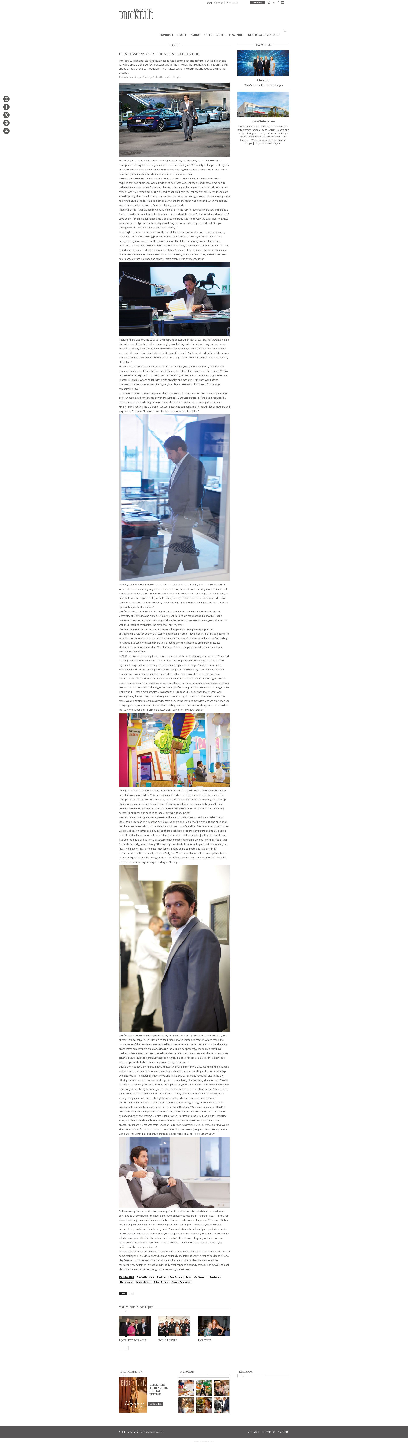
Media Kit (253, 1432)
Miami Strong (161, 1282)
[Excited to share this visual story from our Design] (186, 1405)
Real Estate (176, 1277)
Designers (215, 1277)
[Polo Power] (174, 1327)
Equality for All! (132, 1340)
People (181, 35)
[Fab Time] (214, 1327)
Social (208, 35)
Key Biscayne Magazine (264, 35)
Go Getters (200, 1277)
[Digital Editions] (133, 1411)
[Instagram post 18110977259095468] (221, 1388)
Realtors (161, 1277)
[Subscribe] (155, 1403)
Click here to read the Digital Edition (158, 1389)
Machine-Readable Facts (204, 1441)
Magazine (236, 35)
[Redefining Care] (263, 104)
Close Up (263, 80)
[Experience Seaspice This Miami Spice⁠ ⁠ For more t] (186, 1388)
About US (283, 1432)
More (220, 35)
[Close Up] (263, 63)
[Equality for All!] (135, 1327)
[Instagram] (269, 3)
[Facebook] (278, 3)
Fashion (195, 35)
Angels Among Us (181, 1282)
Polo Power (168, 1340)
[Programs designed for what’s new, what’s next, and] (204, 1388)
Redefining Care (263, 121)
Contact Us (268, 1432)
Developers (126, 1282)
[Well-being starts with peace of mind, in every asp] (204, 1405)
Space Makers (143, 1282)
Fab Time (204, 1340)
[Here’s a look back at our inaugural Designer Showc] (221, 1405)
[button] (285, 31)
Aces (188, 1277)
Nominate (167, 35)
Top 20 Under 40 (145, 1277)
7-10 (130, 1293)
